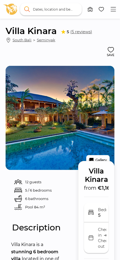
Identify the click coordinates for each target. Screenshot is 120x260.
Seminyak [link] (46, 40)
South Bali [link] (22, 40)
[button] (90, 9)
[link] (10, 9)
